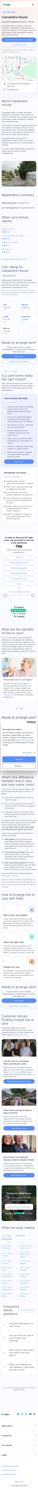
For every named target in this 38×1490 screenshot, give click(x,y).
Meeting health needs (19, 573)
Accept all (19, 759)
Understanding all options (19, 563)
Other (19, 584)
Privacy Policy (24, 740)
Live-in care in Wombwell (28, 1281)
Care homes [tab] (20, 1236)
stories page (23, 1035)
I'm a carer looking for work (19, 592)
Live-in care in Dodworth (28, 1268)
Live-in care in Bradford (28, 1288)
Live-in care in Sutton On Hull (28, 1246)
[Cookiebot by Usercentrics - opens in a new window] (27, 722)
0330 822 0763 (19, 45)
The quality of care (19, 579)
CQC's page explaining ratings (16, 290)
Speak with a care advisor (19, 362)
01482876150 (12, 90)
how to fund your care (10, 875)
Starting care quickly (19, 568)
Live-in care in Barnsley (10, 1254)
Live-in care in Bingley (28, 1295)
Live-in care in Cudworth (10, 1262)
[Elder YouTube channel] (30, 1414)
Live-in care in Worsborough (10, 1288)
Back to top (19, 1481)
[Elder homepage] (6, 4)
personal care (8, 695)
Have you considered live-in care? (14, 259)
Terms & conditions (9, 1474)
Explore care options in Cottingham (19, 40)
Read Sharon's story (19, 1128)
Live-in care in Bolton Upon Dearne (28, 1254)
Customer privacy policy (10, 1466)
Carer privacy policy (9, 1470)
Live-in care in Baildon (10, 1295)
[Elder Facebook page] (18, 1414)
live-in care (12, 1072)
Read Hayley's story (19, 1175)
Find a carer (19, 356)
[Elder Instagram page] (22, 1414)
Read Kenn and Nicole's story (19, 1081)
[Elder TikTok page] (26, 1414)
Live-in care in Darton (10, 1268)
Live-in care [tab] (6, 1236)
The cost (19, 557)
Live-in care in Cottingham (10, 1246)
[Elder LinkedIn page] (34, 1414)
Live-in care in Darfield (28, 1262)
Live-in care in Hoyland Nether (10, 1275)
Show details (27, 753)
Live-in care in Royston (10, 1281)
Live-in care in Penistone (28, 1275)
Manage (18, 766)
